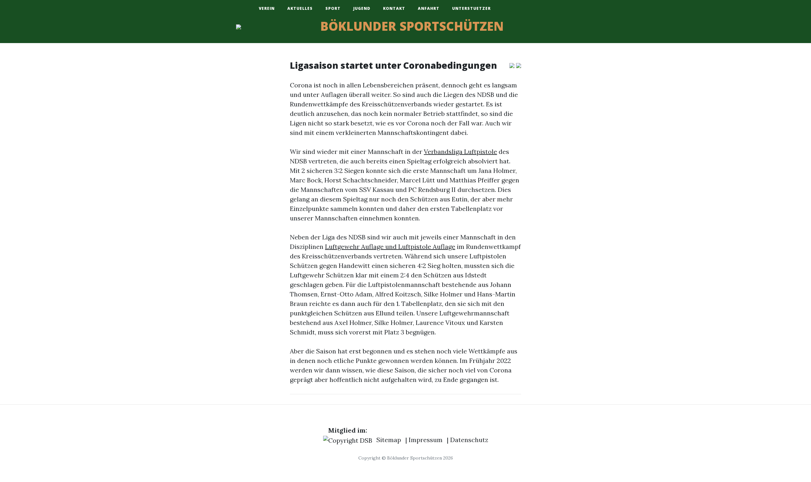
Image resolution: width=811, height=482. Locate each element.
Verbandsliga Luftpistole (460, 151)
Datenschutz (469, 440)
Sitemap (388, 440)
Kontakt (394, 8)
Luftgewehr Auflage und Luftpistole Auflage (390, 247)
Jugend (361, 8)
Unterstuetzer (471, 8)
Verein (267, 8)
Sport (333, 8)
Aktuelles (300, 8)
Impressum (426, 440)
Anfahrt (428, 8)
